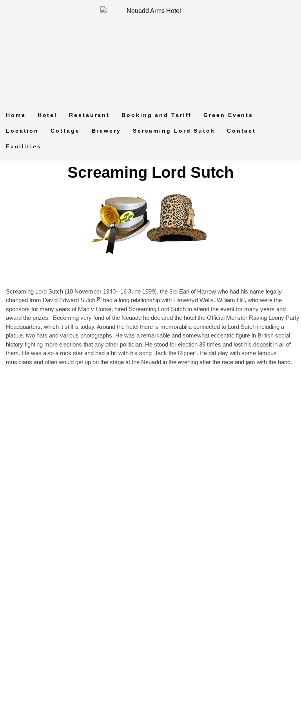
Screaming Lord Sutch (174, 131)
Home (16, 115)
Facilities (24, 146)
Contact (241, 131)
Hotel (48, 115)
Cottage (65, 131)
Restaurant (89, 115)
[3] (99, 298)
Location (22, 131)
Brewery (106, 131)
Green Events (228, 115)
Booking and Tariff (156, 115)
